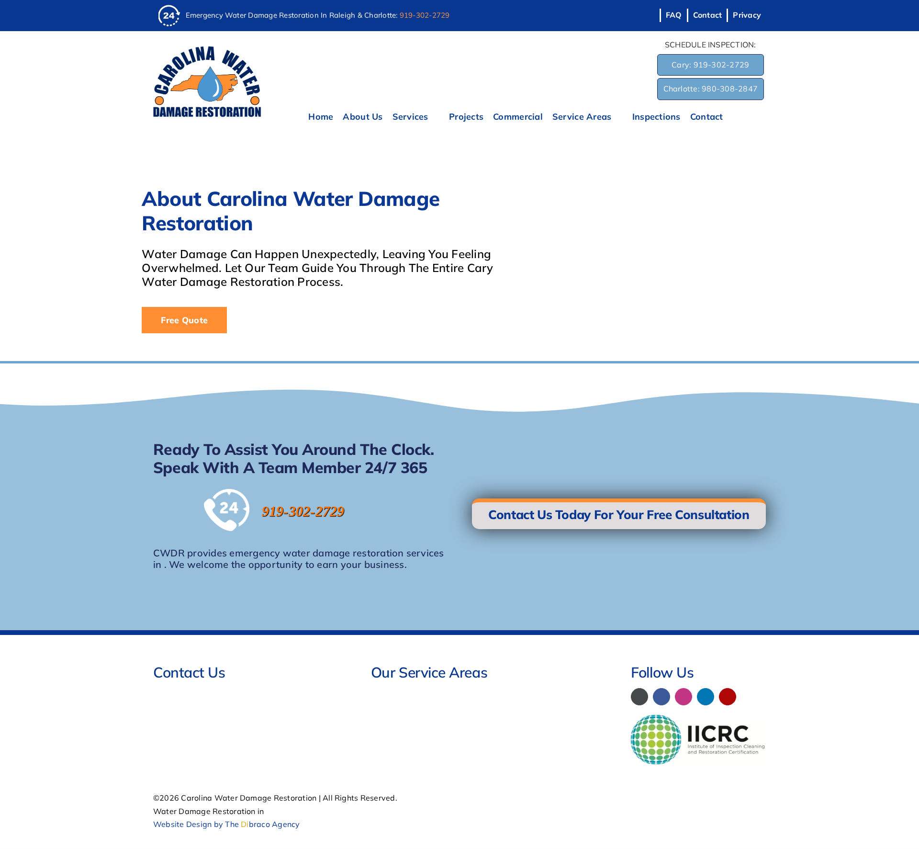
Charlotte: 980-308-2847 (710, 88)
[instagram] (683, 696)
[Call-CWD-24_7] (169, 8)
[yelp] (727, 696)
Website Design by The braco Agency (226, 824)
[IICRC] (698, 719)
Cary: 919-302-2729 (710, 64)
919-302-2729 (425, 15)
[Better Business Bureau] (639, 696)
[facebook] (661, 696)
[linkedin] (705, 696)
